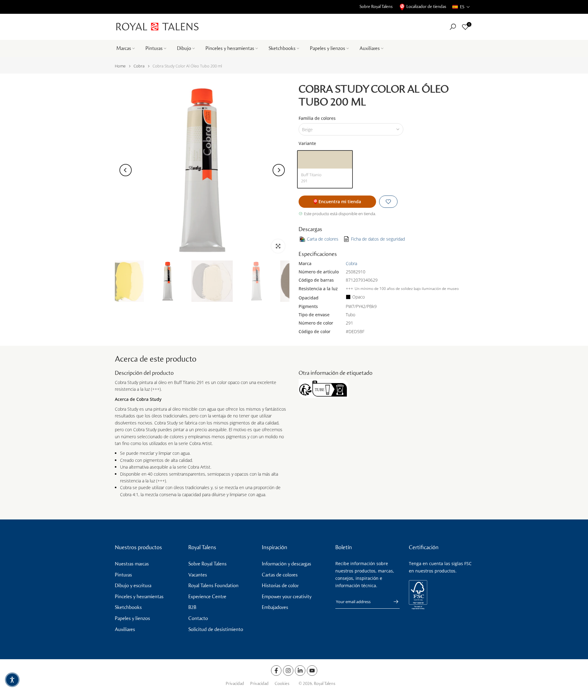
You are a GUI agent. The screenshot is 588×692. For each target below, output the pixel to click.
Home (120, 66)
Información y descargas (286, 564)
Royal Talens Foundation (213, 585)
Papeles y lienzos (327, 48)
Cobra (139, 66)
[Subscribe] (393, 601)
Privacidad (235, 683)
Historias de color (280, 585)
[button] (461, 7)
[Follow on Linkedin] (300, 670)
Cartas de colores (280, 575)
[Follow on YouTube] (312, 670)
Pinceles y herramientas (229, 48)
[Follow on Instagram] (288, 670)
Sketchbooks (282, 48)
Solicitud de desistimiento (215, 629)
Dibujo (184, 48)
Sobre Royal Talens (376, 6)
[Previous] (125, 170)
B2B (192, 607)
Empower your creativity (286, 596)
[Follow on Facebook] (276, 670)
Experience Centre (207, 596)
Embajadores (275, 607)
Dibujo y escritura (133, 585)
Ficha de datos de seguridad (378, 239)
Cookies (282, 683)
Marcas (123, 48)
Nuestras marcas (132, 564)
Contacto (198, 618)
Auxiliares (370, 48)
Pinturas (154, 48)
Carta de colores (322, 239)
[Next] (279, 170)
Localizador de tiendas (426, 6)
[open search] (453, 27)
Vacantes (197, 575)
